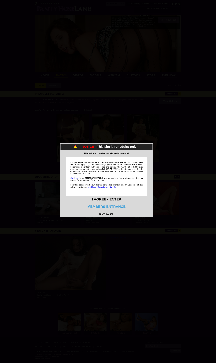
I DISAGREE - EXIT (106, 214)
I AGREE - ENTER (106, 199)
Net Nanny (92, 187)
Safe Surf (113, 187)
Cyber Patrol (103, 187)
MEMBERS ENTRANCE (106, 207)
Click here (74, 178)
